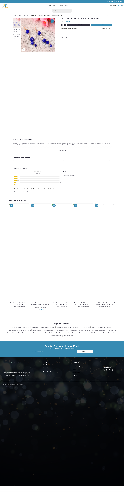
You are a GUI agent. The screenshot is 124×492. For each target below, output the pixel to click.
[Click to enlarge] (23, 49)
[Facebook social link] (107, 1)
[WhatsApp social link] (113, 1)
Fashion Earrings (112, 330)
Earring (19, 15)
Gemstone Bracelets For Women (86, 330)
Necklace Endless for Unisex (110, 332)
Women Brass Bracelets (100, 330)
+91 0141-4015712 (46, 374)
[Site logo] (4, 5)
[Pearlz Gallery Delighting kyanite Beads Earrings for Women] (19, 252)
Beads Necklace (35, 327)
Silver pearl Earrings (12, 332)
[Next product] (109, 15)
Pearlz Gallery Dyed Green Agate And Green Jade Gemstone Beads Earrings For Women (40, 304)
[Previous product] (106, 15)
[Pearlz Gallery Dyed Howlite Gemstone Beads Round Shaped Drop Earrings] (83, 252)
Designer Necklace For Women (64, 327)
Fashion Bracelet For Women (15, 330)
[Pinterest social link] (111, 1)
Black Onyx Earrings (32, 332)
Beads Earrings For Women (71, 332)
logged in (22, 191)
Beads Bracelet (73, 330)
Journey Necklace (77, 327)
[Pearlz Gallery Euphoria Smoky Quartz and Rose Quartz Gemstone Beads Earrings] (105, 252)
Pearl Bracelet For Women (62, 330)
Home (15, 15)
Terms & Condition (76, 372)
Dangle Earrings (22, 332)
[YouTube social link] (109, 369)
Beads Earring (26, 15)
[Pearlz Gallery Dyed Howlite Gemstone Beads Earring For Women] (62, 252)
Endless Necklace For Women (99, 327)
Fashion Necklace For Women (48, 327)
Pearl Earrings (59, 332)
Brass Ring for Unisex (69, 335)
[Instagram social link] (106, 369)
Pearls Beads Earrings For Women (47, 332)
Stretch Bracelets (27, 330)
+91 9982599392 (47, 375)
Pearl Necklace (26, 327)
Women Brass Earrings (84, 332)
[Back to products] (107, 15)
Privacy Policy (76, 366)
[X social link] (109, 1)
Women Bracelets (37, 330)
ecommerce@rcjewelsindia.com (46, 366)
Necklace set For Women (15, 327)
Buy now (102, 24)
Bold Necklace (110, 327)
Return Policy (76, 369)
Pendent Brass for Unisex (56, 335)
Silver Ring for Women (96, 332)
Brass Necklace (86, 327)
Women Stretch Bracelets (48, 330)
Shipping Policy (76, 375)
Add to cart (78, 24)
